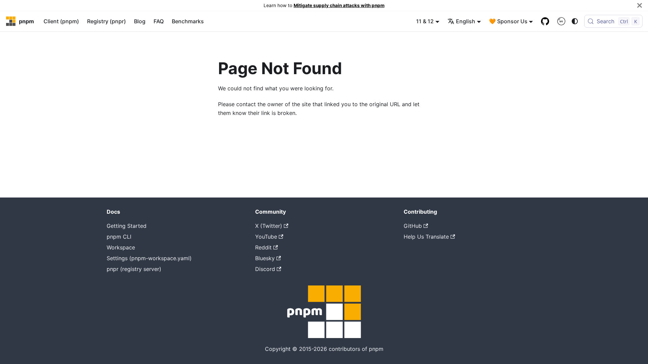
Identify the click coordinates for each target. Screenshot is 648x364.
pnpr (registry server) (134, 269)
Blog (139, 21)
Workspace (121, 247)
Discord (265, 269)
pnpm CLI (119, 236)
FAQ (159, 21)
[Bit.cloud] (561, 21)
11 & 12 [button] (425, 21)
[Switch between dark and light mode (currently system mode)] (574, 21)
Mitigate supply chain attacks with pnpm (339, 5)
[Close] (639, 5)
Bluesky (265, 258)
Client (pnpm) (61, 21)
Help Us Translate (426, 236)
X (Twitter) (268, 225)
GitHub (413, 225)
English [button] (465, 21)
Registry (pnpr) (106, 21)
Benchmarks (188, 21)
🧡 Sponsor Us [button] (508, 21)
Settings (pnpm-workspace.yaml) (149, 258)
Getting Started (126, 225)
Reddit (263, 247)
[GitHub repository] (545, 21)
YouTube (266, 236)
